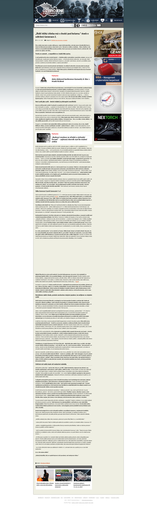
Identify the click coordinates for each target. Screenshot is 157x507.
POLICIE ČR (55, 20)
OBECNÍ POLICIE (118, 20)
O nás (97, 497)
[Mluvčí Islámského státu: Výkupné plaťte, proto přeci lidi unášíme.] (45, 475)
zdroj (56, 196)
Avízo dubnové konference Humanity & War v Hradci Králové (71, 80)
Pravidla (102, 497)
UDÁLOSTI (85, 497)
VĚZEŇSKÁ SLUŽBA (70, 20)
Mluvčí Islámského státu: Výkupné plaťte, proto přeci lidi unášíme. (45, 484)
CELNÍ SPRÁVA (94, 20)
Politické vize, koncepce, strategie (59, 40)
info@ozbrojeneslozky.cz (87, 500)
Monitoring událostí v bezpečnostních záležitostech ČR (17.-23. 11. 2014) (82, 485)
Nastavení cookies (115, 497)
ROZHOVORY (92, 497)
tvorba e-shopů (75, 502)
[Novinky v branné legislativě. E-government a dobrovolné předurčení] (63, 475)
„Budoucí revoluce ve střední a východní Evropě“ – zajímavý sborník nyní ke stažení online (69, 139)
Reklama (107, 497)
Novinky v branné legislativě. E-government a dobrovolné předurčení (63, 485)
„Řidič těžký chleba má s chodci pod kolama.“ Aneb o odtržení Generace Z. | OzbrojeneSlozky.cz (50, 9)
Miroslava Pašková (45, 463)
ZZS (106, 20)
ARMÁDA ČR (42, 20)
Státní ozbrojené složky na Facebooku (89, 25)
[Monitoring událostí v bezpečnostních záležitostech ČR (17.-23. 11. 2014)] (82, 475)
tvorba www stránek (83, 502)
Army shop (90, 502)
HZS (83, 20)
